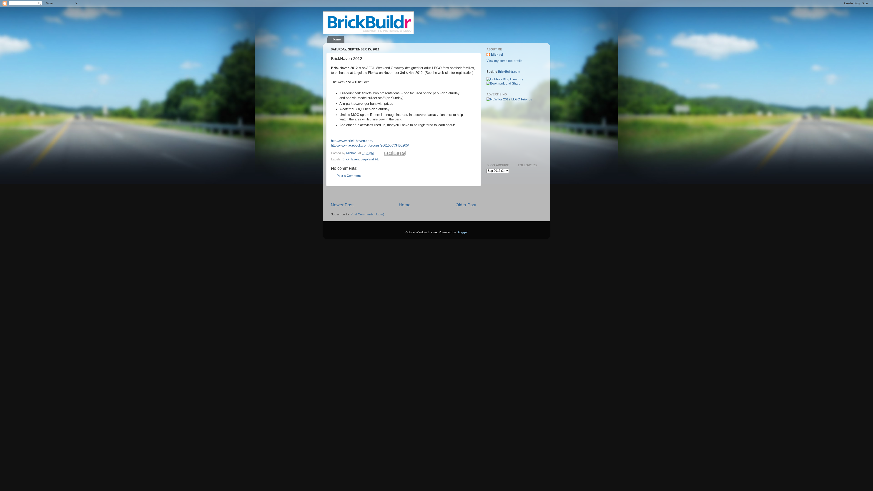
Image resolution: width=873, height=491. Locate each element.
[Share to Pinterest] (403, 153)
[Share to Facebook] (399, 153)
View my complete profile (504, 60)
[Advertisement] (403, 194)
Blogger (462, 232)
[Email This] (386, 153)
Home (336, 39)
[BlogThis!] (390, 153)
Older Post (466, 204)
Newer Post (342, 204)
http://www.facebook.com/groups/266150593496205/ (370, 145)
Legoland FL (370, 159)
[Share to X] (394, 153)
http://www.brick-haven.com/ (352, 141)
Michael (497, 54)
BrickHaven (350, 159)
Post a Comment (349, 175)
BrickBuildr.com (509, 71)
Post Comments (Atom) (367, 214)
